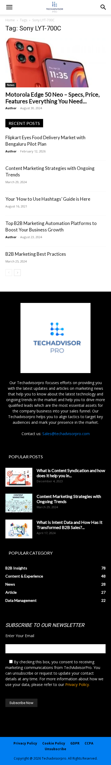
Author (10, 108)
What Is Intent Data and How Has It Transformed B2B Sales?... (69, 525)
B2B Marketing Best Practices (35, 254)
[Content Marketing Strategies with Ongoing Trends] (18, 503)
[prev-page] (8, 272)
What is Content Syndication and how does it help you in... (71, 473)
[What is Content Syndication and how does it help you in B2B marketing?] (18, 477)
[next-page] (17, 272)
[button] (103, 7)
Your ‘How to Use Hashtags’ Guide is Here (47, 199)
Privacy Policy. (77, 684)
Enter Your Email (19, 635)
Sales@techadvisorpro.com (66, 433)
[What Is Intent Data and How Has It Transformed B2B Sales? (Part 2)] (18, 529)
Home (10, 20)
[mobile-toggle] (9, 7)
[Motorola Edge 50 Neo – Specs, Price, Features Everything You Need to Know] (55, 62)
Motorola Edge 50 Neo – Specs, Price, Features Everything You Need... (52, 97)
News (11, 85)
